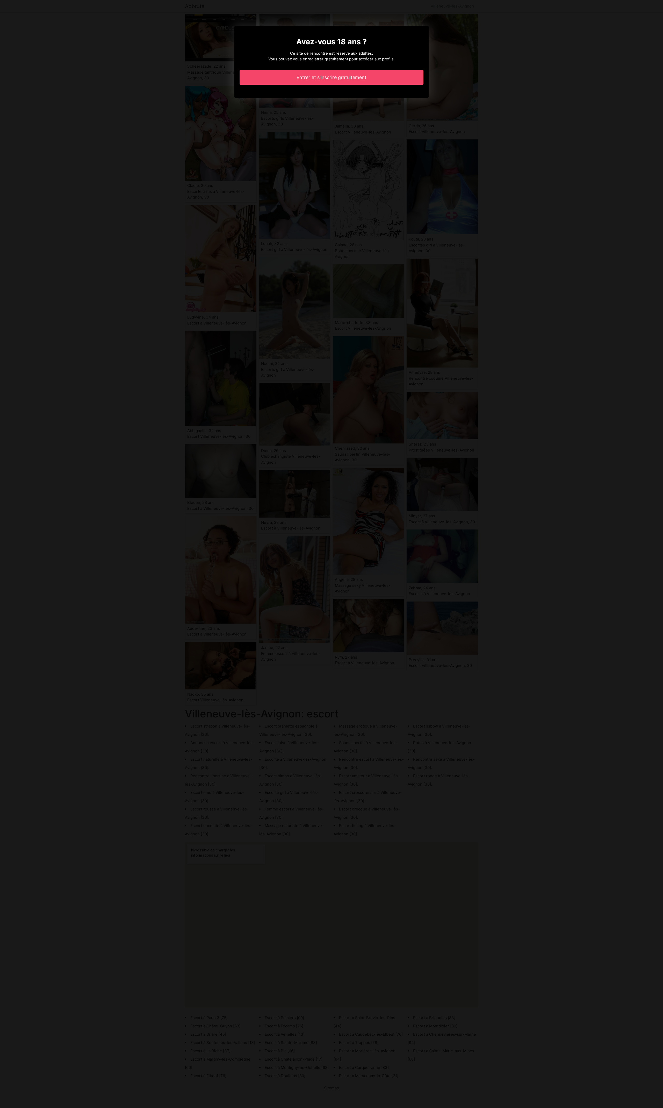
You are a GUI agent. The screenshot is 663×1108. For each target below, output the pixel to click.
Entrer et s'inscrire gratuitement (331, 77)
